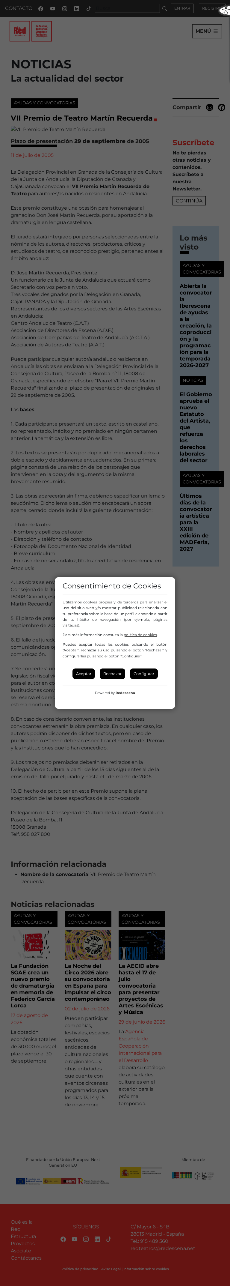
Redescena (125, 693)
